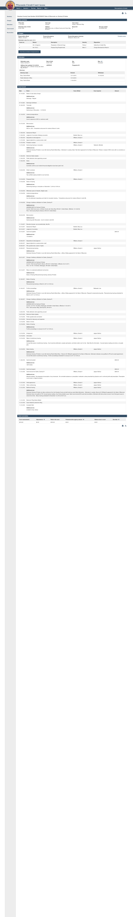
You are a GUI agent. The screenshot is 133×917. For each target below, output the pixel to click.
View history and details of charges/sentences (29, 51)
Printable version (122, 36)
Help (45, 8)
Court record (10, 28)
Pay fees (33, 8)
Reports (39, 8)
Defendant (9, 24)
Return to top (10, 12)
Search (18, 8)
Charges (9, 20)
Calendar (25, 8)
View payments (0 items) (121, 8)
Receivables (10, 32)
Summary (9, 16)
